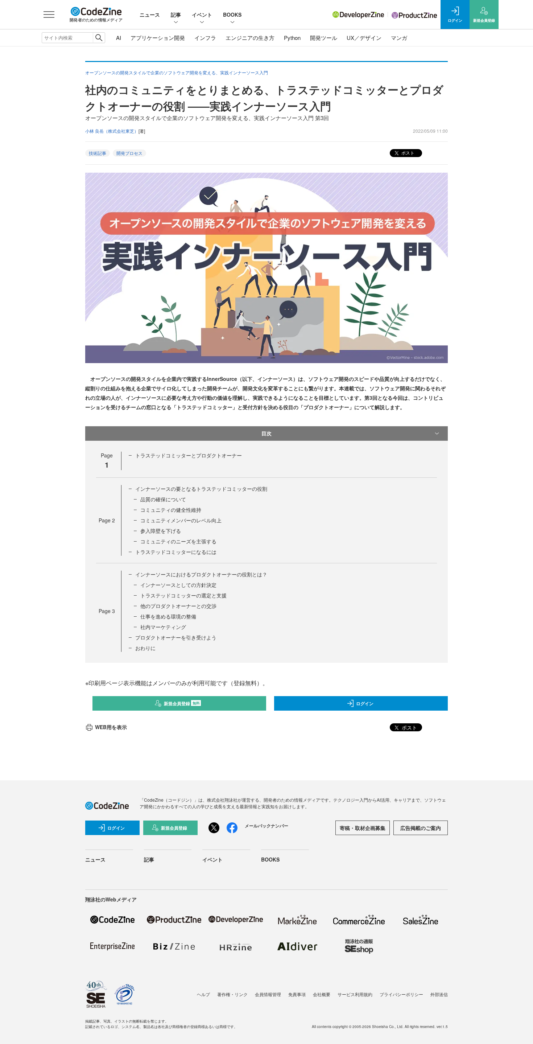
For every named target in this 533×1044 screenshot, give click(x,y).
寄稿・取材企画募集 (362, 827)
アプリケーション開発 (158, 37)
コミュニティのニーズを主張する (178, 541)
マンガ (399, 37)
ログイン (364, 703)
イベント (202, 14)
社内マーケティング (163, 626)
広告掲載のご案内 (420, 827)
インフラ (205, 37)
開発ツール (323, 37)
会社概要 (321, 994)
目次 (266, 433)
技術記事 (97, 153)
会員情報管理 (268, 994)
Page (107, 520)
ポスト (407, 152)
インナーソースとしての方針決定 (178, 584)
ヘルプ (203, 994)
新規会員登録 (182, 703)
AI (118, 37)
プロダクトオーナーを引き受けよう (175, 637)
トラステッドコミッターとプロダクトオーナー (188, 455)
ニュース (150, 14)
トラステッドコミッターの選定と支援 (183, 595)
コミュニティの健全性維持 (170, 509)
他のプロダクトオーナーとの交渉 (178, 605)
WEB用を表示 (111, 727)
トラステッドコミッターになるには (175, 551)
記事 (176, 14)
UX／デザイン (364, 37)
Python (292, 37)
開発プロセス (129, 153)
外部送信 (439, 994)
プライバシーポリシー (401, 994)
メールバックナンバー (266, 825)
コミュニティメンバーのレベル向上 (181, 520)
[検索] (99, 38)
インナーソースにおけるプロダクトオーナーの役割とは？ (201, 574)
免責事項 (297, 994)
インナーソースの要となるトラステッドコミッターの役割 (201, 488)
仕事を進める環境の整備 (168, 616)
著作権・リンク (232, 994)
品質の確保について (163, 499)
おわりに (145, 648)
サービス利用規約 (355, 994)
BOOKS (232, 14)
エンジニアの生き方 (250, 37)
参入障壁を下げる (160, 530)
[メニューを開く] (48, 14)
